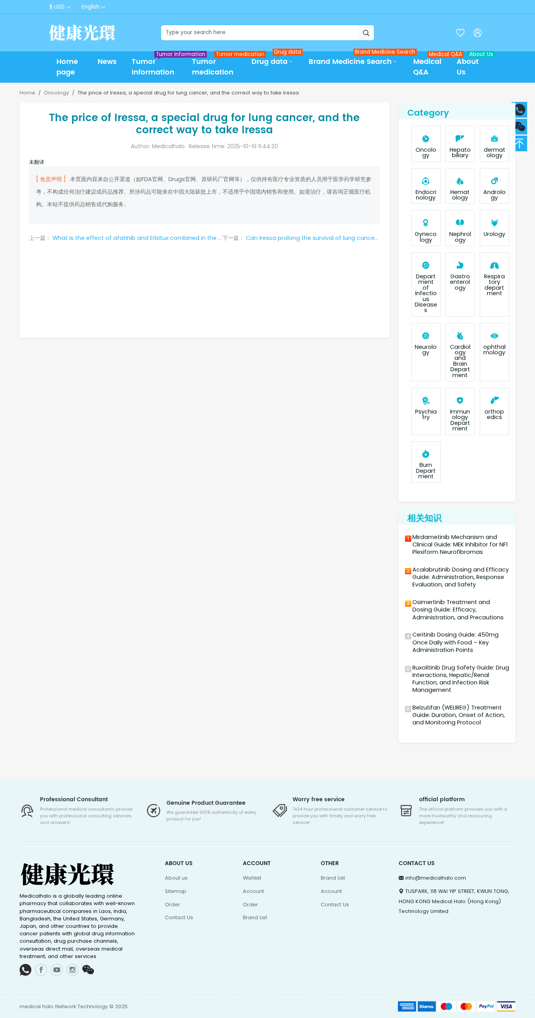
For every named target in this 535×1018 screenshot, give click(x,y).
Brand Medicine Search (357, 59)
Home (27, 92)
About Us (471, 64)
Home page (67, 67)
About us (176, 878)
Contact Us (179, 917)
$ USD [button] (57, 7)
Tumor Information (158, 64)
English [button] (90, 7)
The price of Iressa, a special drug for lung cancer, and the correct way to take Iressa (188, 92)
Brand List (255, 917)
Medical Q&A (431, 64)
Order (172, 904)
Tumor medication (218, 64)
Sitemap (175, 891)
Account (253, 891)
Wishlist (252, 878)
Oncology (56, 92)
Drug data (276, 59)
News (107, 61)
